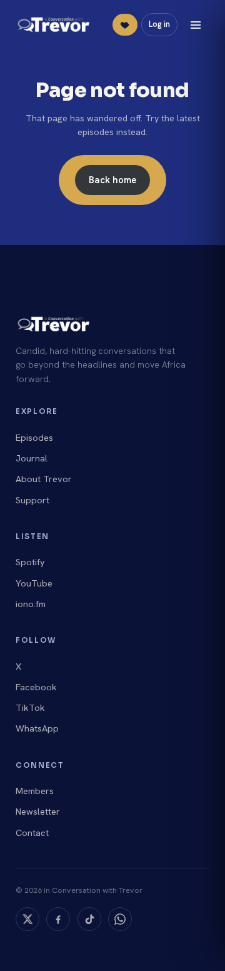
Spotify (30, 562)
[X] (27, 919)
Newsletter (38, 811)
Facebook (36, 687)
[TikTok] (89, 919)
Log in (159, 24)
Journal (32, 458)
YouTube (34, 583)
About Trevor (44, 479)
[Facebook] (58, 919)
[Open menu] (195, 25)
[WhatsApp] (120, 919)
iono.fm (31, 604)
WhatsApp (37, 728)
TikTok (30, 707)
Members (35, 791)
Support (32, 500)
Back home (112, 180)
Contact (32, 832)
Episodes (34, 437)
